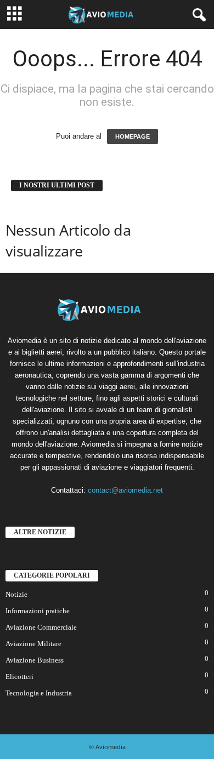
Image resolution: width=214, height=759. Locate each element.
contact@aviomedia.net (125, 490)
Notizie (16, 594)
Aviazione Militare (33, 644)
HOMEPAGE (132, 136)
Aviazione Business (34, 660)
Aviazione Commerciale (41, 627)
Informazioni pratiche (37, 611)
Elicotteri (19, 676)
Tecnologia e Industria (38, 693)
